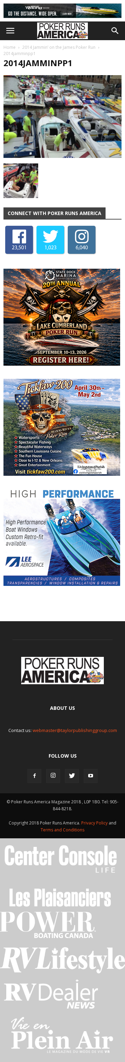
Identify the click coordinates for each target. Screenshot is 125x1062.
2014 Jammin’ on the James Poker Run (58, 47)
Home (9, 47)
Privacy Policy (95, 823)
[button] (115, 30)
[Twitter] (72, 776)
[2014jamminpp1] (62, 156)
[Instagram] (53, 776)
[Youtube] (91, 776)
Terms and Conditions (62, 830)
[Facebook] (34, 776)
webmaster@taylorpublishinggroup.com (75, 730)
